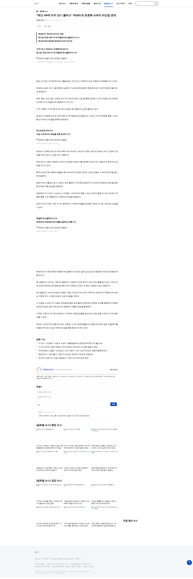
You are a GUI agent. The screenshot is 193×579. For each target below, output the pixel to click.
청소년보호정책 (68, 559)
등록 (113, 404)
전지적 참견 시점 (110, 376)
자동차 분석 (73, 3)
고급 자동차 (48, 376)
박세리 (87, 376)
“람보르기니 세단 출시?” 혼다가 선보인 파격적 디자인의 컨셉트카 (65, 354)
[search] (156, 3)
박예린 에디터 (40, 20)
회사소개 (38, 559)
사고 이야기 (120, 3)
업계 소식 (97, 3)
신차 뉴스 (62, 3)
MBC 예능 (40, 376)
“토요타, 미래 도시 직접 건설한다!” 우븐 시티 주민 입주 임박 (63, 358)
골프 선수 (56, 376)
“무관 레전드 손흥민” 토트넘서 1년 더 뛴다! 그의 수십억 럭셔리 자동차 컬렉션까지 (72, 351)
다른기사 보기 (114, 369)
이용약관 (45, 559)
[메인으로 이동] (37, 3)
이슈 (130, 3)
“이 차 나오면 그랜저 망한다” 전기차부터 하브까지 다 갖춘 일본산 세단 (67, 347)
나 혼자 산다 (64, 376)
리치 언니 (81, 376)
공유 (49, 26)
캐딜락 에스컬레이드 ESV (44, 378)
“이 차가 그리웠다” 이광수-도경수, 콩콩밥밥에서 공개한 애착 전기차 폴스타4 (70, 343)
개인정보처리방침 (56, 559)
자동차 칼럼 (85, 3)
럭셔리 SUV (73, 376)
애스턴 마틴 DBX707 (97, 376)
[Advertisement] (77, 72)
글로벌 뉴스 (108, 3)
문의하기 (78, 559)
